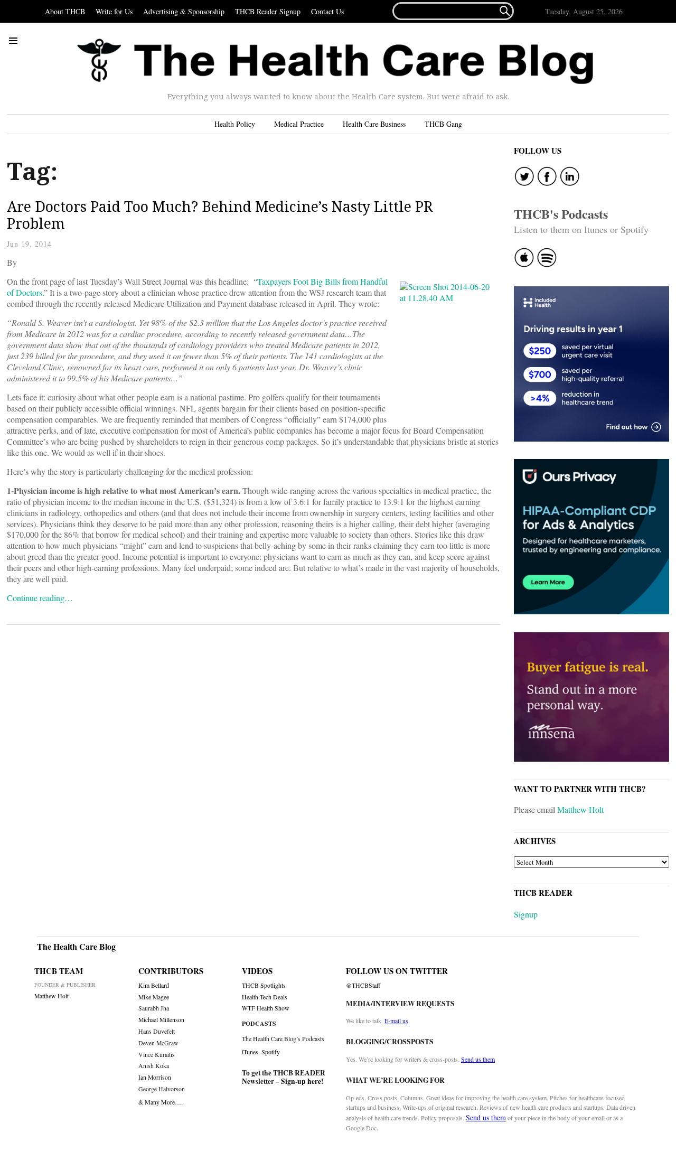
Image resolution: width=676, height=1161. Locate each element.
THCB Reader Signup (268, 11)
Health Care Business (374, 124)
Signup (526, 914)
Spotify (270, 1051)
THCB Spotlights (264, 985)
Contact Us (327, 11)
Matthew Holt (580, 809)
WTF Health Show (265, 1008)
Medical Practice (299, 124)
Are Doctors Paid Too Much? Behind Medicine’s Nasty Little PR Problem (220, 214)
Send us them (478, 1059)
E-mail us (396, 1020)
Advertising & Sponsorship (183, 11)
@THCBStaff (363, 985)
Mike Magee (153, 997)
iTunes (250, 1051)
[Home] (335, 61)
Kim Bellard (153, 985)
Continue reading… (40, 597)
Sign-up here (301, 1081)
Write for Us (114, 11)
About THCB (65, 11)
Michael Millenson (161, 1020)
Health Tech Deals (264, 997)
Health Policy (234, 124)
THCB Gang (443, 124)
